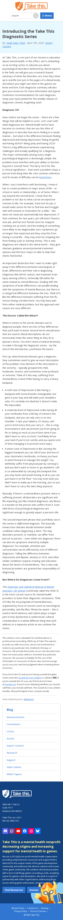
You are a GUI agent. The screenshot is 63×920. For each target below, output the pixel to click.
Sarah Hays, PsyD (15, 42)
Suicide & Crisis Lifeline (29, 677)
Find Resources (14, 889)
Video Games (14, 767)
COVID (10, 731)
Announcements (15, 717)
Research (12, 752)
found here (45, 177)
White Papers (14, 774)
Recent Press (18, 908)
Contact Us (32, 908)
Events (10, 738)
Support (11, 760)
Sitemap (45, 908)
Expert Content (15, 745)
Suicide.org (10, 684)
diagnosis (29, 699)
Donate (33, 889)
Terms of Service (38, 911)
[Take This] (31, 6)
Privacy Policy (20, 911)
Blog (10, 710)
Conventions (13, 724)
